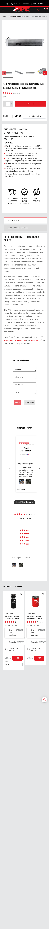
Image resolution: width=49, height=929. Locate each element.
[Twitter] (16, 116)
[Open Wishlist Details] (38, 10)
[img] (24, 443)
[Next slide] (40, 467)
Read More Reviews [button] (24, 502)
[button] (44, 699)
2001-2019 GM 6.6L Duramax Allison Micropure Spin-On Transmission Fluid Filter (34, 618)
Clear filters (30, 402)
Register (26, 4)
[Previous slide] (9, 467)
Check (17, 402)
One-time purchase (12, 632)
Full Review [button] (21, 489)
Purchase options (11, 626)
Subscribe (13, 642)
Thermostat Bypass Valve (15, 340)
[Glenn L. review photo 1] (21, 482)
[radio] (7, 630)
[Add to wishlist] (21, 594)
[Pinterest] (19, 116)
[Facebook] (13, 116)
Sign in (20, 4)
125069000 (36, 340)
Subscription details (13, 650)
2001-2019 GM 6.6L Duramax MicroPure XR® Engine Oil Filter (12, 618)
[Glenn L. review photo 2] (28, 482)
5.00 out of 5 (30, 514)
